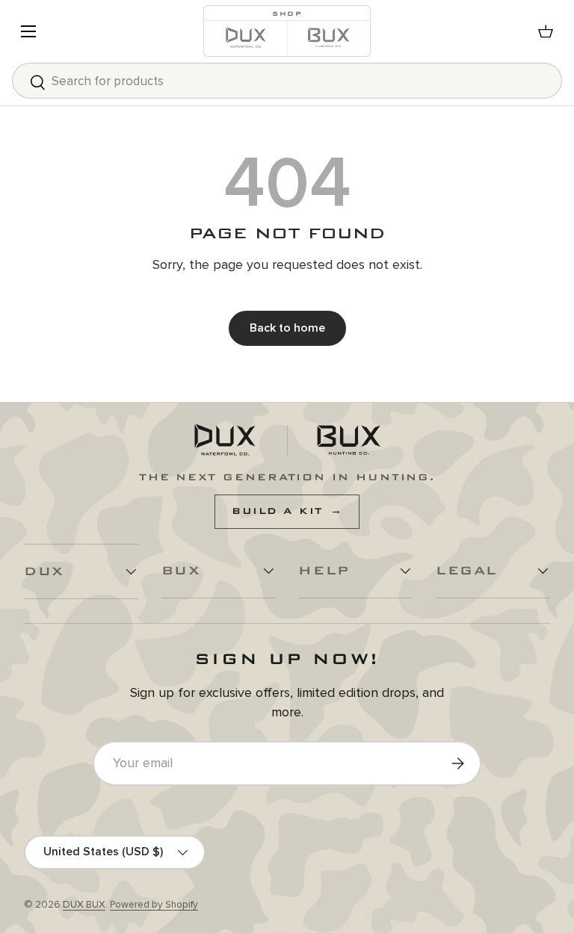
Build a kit (287, 511)
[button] (545, 31)
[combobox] (287, 81)
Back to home (287, 327)
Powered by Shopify (154, 905)
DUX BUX (84, 905)
